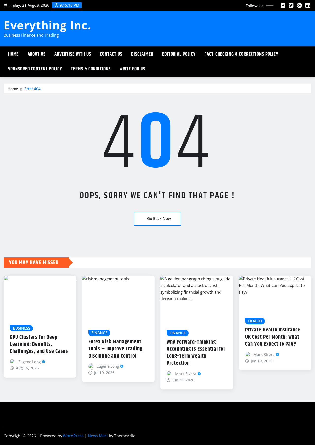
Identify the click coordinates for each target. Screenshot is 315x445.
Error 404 (32, 88)
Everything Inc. (47, 25)
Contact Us (111, 54)
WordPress (73, 436)
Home (13, 54)
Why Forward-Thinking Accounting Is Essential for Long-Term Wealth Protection (196, 352)
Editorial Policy (179, 54)
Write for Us (132, 69)
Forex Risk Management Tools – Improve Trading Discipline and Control (115, 349)
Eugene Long (29, 361)
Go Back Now (159, 218)
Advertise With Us (72, 54)
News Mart (98, 436)
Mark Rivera (185, 373)
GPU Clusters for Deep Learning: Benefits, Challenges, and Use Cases (39, 344)
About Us (37, 54)
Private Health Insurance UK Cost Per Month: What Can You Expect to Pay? (272, 337)
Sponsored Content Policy (35, 69)
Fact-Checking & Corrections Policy (241, 54)
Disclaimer (142, 54)
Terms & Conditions (91, 69)
